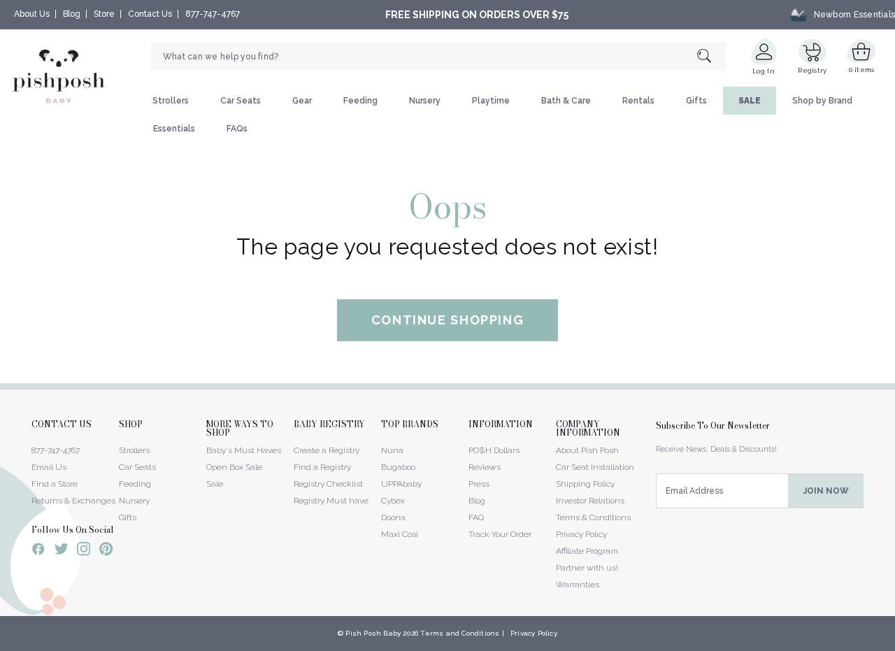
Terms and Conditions (459, 633)
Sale (214, 484)
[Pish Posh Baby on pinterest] (106, 551)
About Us (32, 14)
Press (478, 484)
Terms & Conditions (593, 517)
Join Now (826, 491)
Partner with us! (587, 568)
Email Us (48, 467)
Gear (302, 101)
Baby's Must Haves (243, 450)
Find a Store (54, 484)
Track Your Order (499, 534)
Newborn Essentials (854, 15)
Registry (812, 70)
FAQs (237, 129)
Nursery (425, 101)
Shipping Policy (585, 484)
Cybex (393, 501)
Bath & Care (566, 101)
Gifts (696, 101)
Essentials (174, 129)
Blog (71, 14)
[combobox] (438, 57)
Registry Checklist (328, 484)
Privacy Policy (581, 534)
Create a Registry (326, 450)
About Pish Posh (587, 450)
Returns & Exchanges (73, 501)
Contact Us (150, 14)
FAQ (476, 517)
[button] (894, 643)
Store (104, 14)
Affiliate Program (587, 551)
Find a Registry (322, 467)
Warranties (577, 584)
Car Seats (240, 101)
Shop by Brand (822, 101)
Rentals (638, 101)
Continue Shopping (447, 320)
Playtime (491, 101)
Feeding (360, 101)
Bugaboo (398, 467)
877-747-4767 (212, 14)
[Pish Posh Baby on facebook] (38, 551)
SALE (749, 101)
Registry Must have (331, 501)
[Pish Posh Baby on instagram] (83, 551)
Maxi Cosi (399, 534)
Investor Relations (590, 501)
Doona (393, 517)
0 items (862, 69)
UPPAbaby (401, 484)
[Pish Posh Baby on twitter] (61, 551)
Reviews (484, 467)
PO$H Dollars (494, 450)
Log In (763, 71)
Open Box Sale (234, 467)
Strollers (170, 101)
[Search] (711, 57)
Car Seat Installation (595, 467)
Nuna (392, 450)
